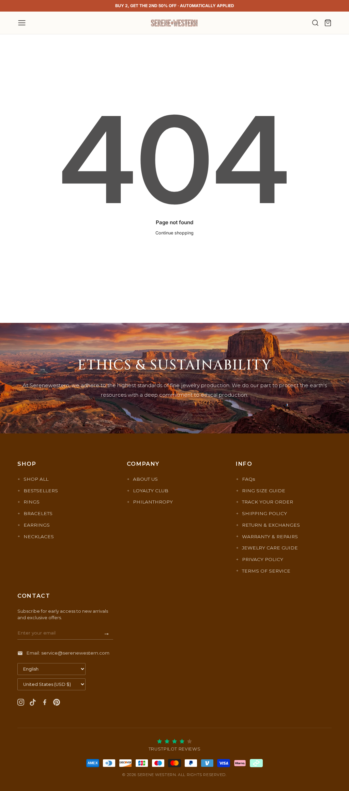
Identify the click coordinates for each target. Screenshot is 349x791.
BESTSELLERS (41, 490)
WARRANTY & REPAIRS (270, 536)
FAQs (248, 479)
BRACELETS (38, 513)
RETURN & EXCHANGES (271, 525)
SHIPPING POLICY (264, 513)
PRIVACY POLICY (262, 559)
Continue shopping (174, 232)
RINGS (32, 502)
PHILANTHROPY (153, 502)
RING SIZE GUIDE (263, 490)
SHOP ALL (36, 479)
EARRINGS (37, 525)
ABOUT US (145, 479)
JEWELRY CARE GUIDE (270, 547)
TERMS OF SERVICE (266, 571)
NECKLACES (39, 536)
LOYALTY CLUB (150, 490)
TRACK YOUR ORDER (267, 502)
